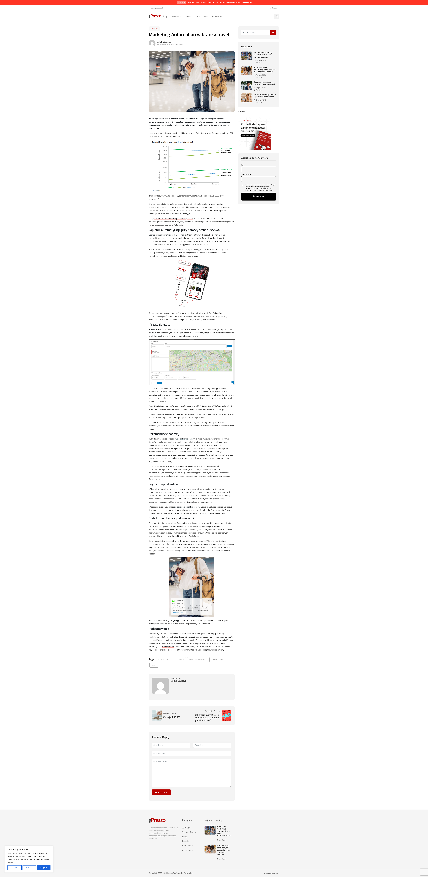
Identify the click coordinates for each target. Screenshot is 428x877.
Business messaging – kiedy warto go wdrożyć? (264, 83)
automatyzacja (163, 659)
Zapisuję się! (247, 2)
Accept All (43, 868)
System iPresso (189, 832)
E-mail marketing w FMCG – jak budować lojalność (265, 95)
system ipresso (217, 659)
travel (154, 665)
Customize (14, 868)
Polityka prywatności (271, 873)
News (184, 836)
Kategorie (175, 16)
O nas (206, 16)
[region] (29, 859)
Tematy (187, 16)
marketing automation (197, 659)
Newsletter (217, 16)
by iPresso (274, 8)
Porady (185, 841)
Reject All (29, 868)
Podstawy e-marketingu (188, 847)
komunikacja (179, 659)
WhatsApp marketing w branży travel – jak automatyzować (263, 55)
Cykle (197, 16)
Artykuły (154, 28)
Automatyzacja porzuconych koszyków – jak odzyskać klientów (265, 69)
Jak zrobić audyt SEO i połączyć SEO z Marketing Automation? (207, 718)
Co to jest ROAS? (171, 717)
